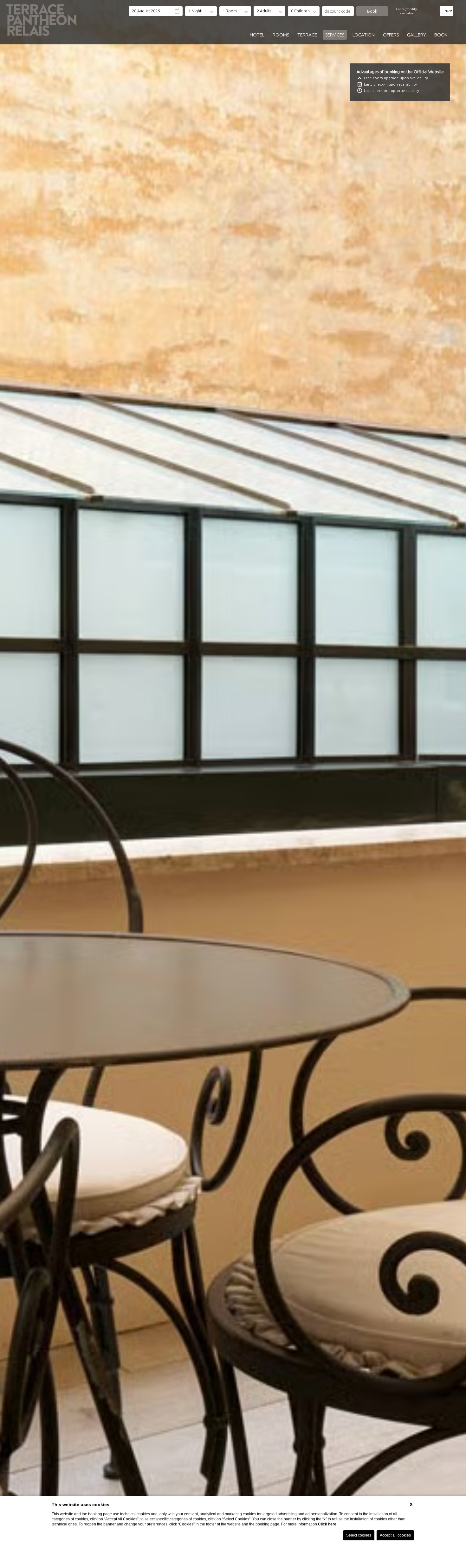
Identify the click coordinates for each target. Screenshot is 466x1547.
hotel (257, 34)
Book (441, 34)
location (364, 34)
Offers (391, 34)
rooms (281, 34)
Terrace (307, 34)
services (334, 34)
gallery (416, 34)
